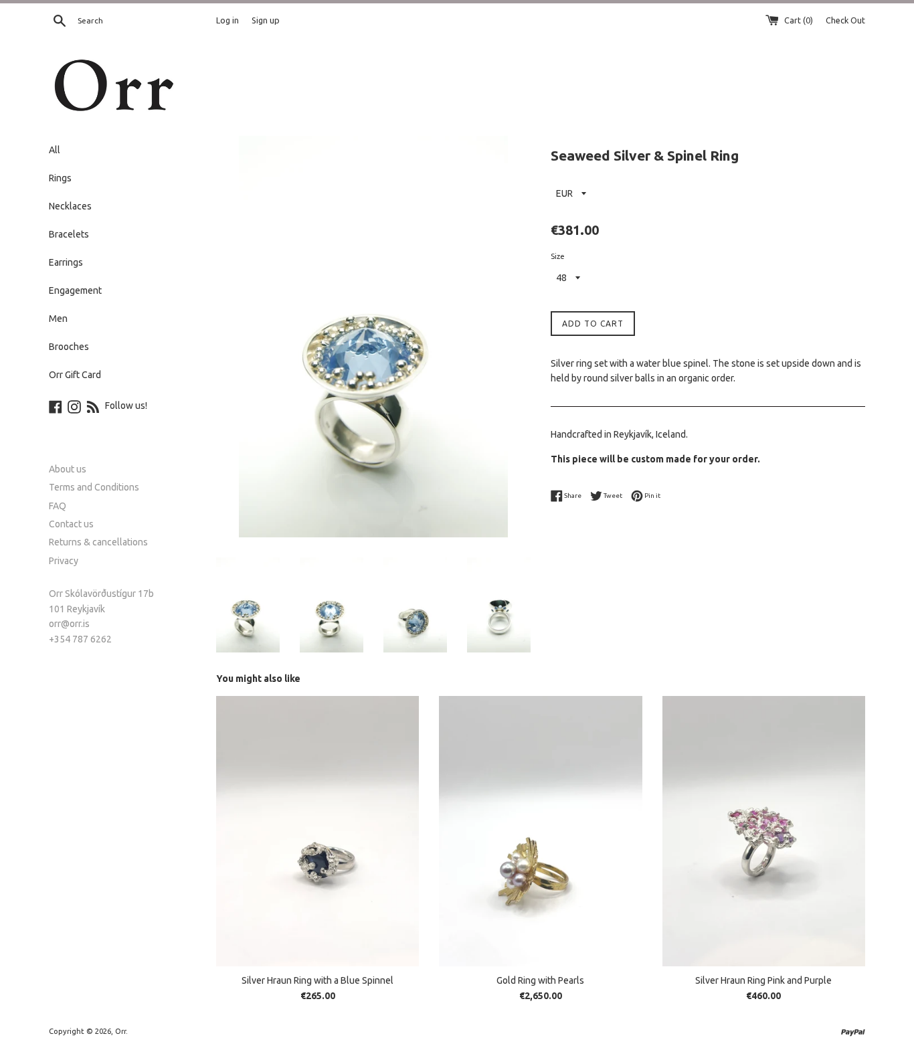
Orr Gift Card (75, 374)
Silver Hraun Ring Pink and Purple (763, 980)
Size (558, 256)
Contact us (71, 524)
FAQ (57, 506)
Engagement (75, 290)
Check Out (845, 20)
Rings (60, 178)
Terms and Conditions (94, 487)
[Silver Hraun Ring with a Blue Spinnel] (317, 831)
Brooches (69, 346)
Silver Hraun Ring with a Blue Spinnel (317, 980)
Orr (120, 1031)
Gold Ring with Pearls (540, 980)
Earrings (66, 262)
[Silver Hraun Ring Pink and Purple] (763, 831)
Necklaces (70, 206)
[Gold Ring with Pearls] (540, 831)
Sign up (266, 20)
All (54, 150)
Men (58, 318)
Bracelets (69, 234)
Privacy (63, 560)
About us (67, 469)
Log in (227, 20)
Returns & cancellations (98, 542)
